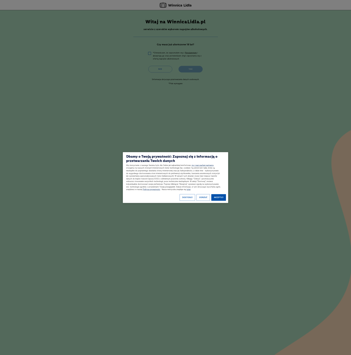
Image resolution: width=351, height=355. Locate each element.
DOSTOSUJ (187, 197)
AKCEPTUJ (218, 197)
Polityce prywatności (151, 189)
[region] (175, 177)
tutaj (188, 189)
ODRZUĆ (203, 197)
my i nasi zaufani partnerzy (203, 165)
